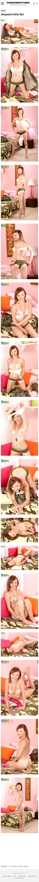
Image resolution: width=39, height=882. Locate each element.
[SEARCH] (37, 3)
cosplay (14, 866)
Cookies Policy (32, 876)
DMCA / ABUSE (7, 876)
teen (26, 866)
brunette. (6, 866)
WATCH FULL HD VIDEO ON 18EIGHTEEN (19, 843)
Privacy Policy (22, 876)
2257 (15, 876)
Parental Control (19, 878)
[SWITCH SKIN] (34, 3)
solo (21, 866)
